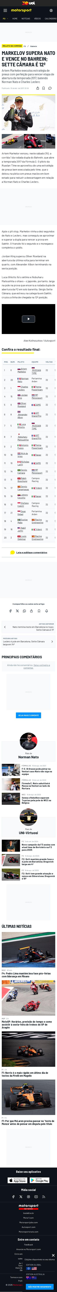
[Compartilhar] (38, 88)
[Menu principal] (5, 10)
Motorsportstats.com (28, 1231)
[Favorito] (43, 88)
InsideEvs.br (28, 1213)
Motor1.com (28, 1217)
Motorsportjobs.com (28, 1222)
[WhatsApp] (24, 611)
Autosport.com (28, 1227)
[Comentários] (50, 88)
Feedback (28, 1244)
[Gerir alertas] (47, 611)
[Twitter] (17, 611)
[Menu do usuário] (51, 10)
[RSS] (44, 1197)
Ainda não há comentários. (28, 666)
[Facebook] (10, 611)
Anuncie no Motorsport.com (28, 1249)
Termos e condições (19, 1277)
